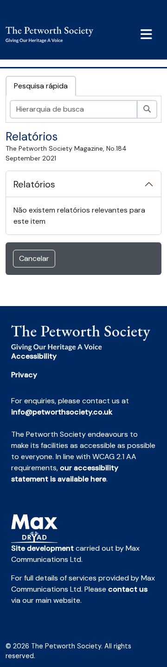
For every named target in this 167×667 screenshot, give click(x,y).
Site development (42, 548)
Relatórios (34, 184)
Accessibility (34, 356)
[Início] (53, 35)
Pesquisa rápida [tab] (41, 86)
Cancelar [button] (34, 258)
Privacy (24, 375)
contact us (128, 589)
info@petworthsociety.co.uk (61, 412)
